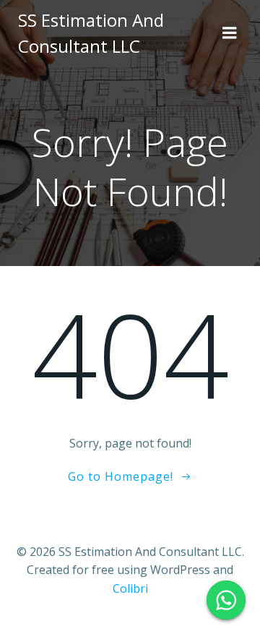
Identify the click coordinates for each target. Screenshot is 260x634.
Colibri (130, 588)
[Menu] (229, 33)
